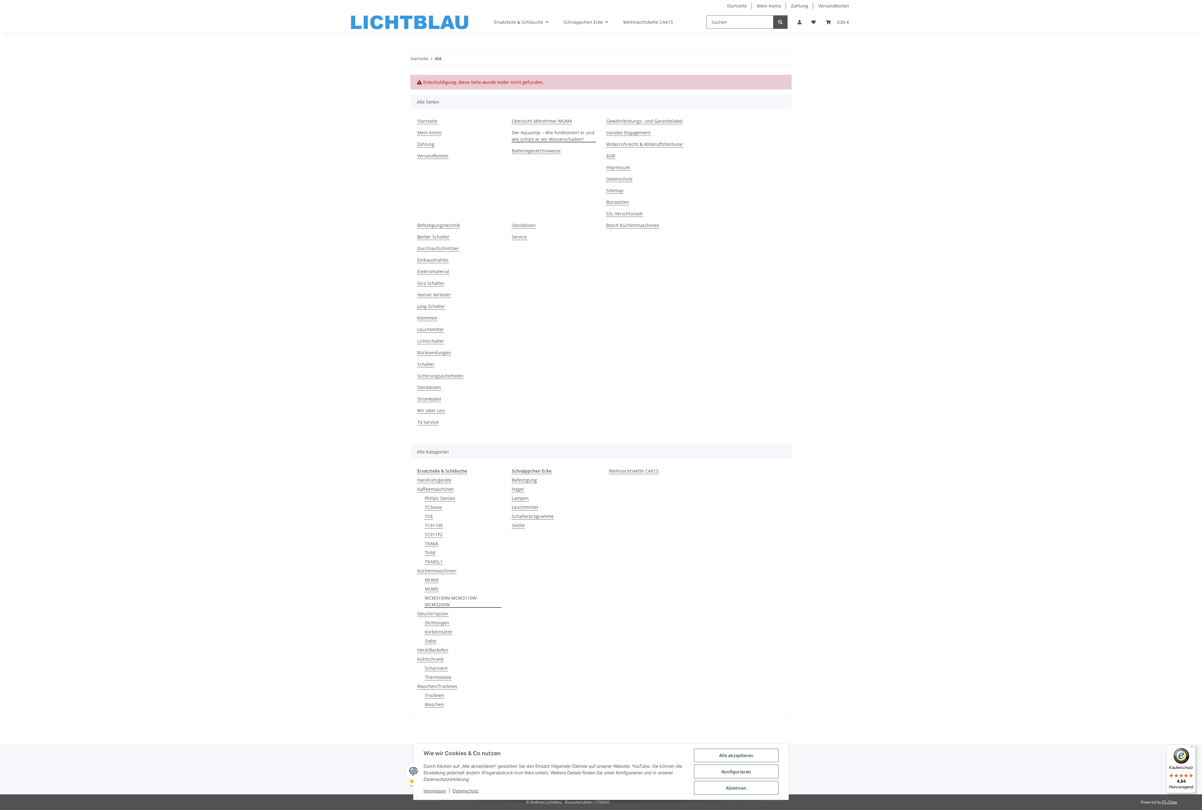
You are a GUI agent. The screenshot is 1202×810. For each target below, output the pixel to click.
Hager (518, 489)
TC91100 (434, 525)
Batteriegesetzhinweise (536, 151)
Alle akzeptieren (736, 755)
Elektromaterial (433, 271)
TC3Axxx (433, 507)
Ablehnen (736, 788)
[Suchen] (780, 22)
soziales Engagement (628, 133)
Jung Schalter (431, 306)
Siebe (430, 641)
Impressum (435, 790)
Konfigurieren (736, 771)
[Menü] (1192, 748)
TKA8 (430, 553)
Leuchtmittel (430, 329)
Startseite (737, 6)
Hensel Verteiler (434, 295)
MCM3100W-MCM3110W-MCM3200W (451, 601)
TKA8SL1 (434, 562)
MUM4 (432, 580)
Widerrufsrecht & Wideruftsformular (644, 144)
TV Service (428, 422)
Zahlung (799, 6)
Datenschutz (466, 790)
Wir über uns (431, 410)
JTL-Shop (1169, 802)
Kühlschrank (430, 659)
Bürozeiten (617, 202)
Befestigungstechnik (438, 225)
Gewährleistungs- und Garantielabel (644, 121)
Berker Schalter (433, 237)
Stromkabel (429, 399)
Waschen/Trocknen (437, 686)
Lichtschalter (430, 341)
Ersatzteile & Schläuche (442, 471)
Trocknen (434, 695)
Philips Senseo (440, 498)
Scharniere (436, 668)
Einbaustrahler (433, 260)
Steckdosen (429, 387)
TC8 (429, 516)
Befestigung (524, 480)
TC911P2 (434, 534)
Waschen (434, 704)
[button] (799, 22)
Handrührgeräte (434, 480)
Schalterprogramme (533, 516)
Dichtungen (437, 623)
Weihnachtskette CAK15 (634, 471)
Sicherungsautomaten (440, 376)
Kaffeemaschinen (435, 489)
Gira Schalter (430, 283)
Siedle (518, 525)
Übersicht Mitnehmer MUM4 (542, 121)
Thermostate (438, 677)
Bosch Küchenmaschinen (632, 225)
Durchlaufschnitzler (438, 248)
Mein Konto (769, 6)
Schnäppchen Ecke (532, 471)
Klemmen (427, 318)
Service (519, 237)
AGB (610, 156)
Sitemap (615, 190)
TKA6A (431, 543)
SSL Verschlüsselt (624, 214)
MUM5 (432, 589)
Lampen (520, 498)
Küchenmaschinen (436, 571)
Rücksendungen (434, 353)
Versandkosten (833, 6)
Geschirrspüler (433, 614)
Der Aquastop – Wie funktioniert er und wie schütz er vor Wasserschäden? (553, 136)
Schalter (425, 364)
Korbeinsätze (438, 632)
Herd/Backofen (432, 650)
